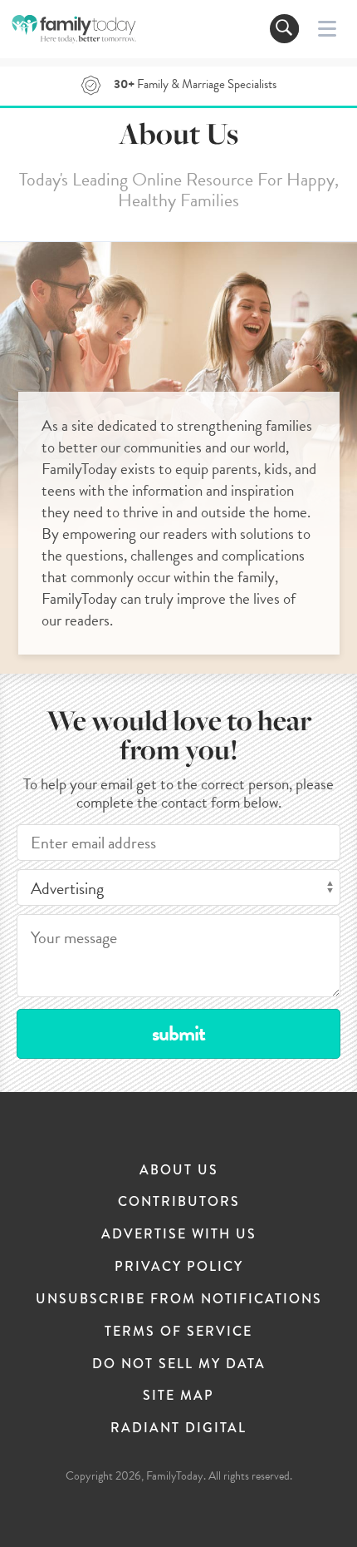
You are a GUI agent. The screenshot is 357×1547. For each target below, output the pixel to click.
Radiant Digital (178, 1427)
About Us (178, 1169)
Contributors (179, 1201)
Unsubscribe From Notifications (179, 1298)
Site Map (178, 1395)
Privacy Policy (179, 1266)
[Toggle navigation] (284, 28)
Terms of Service (178, 1331)
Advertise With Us (179, 1233)
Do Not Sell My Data (179, 1363)
